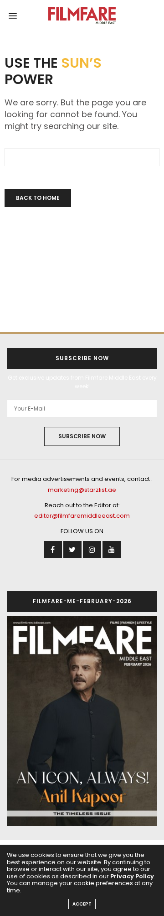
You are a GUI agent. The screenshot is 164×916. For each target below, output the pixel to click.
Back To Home (38, 198)
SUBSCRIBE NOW (82, 436)
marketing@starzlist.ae (82, 489)
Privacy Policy (132, 876)
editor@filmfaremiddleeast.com (82, 515)
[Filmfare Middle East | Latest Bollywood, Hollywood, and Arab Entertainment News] (82, 16)
